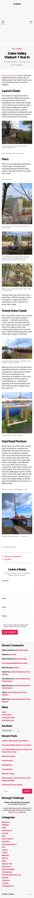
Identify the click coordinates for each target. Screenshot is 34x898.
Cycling (5, 833)
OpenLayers (6, 866)
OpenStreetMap (8, 869)
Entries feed (6, 715)
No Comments (18, 65)
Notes (4, 861)
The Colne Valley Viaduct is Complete (16, 745)
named (13, 654)
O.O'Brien (17, 4)
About (16, 667)
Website (4, 616)
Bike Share (6, 822)
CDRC (4, 828)
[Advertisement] (17, 26)
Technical (6, 880)
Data (4, 836)
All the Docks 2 (7, 761)
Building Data (7, 765)
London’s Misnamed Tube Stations (15, 741)
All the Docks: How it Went (12, 785)
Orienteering (7, 872)
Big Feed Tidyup (8, 774)
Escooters (6, 842)
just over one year (11, 75)
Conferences (7, 830)
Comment (5, 581)
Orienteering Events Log (11, 875)
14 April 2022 (26, 62)
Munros (5, 858)
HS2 (13, 48)
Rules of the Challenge (17, 812)
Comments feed (8, 718)
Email (4, 607)
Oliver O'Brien (12, 62)
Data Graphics (7, 839)
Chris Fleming (7, 663)
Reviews (5, 878)
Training (5, 883)
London (19, 48)
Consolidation (7, 769)
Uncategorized (8, 886)
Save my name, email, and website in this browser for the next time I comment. (16, 625)
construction (8, 547)
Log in (4, 712)
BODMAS (5, 825)
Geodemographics (9, 844)
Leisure (5, 850)
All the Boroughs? (9, 756)
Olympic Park (7, 864)
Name (4, 598)
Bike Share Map (22, 650)
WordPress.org (8, 720)
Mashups (5, 855)
